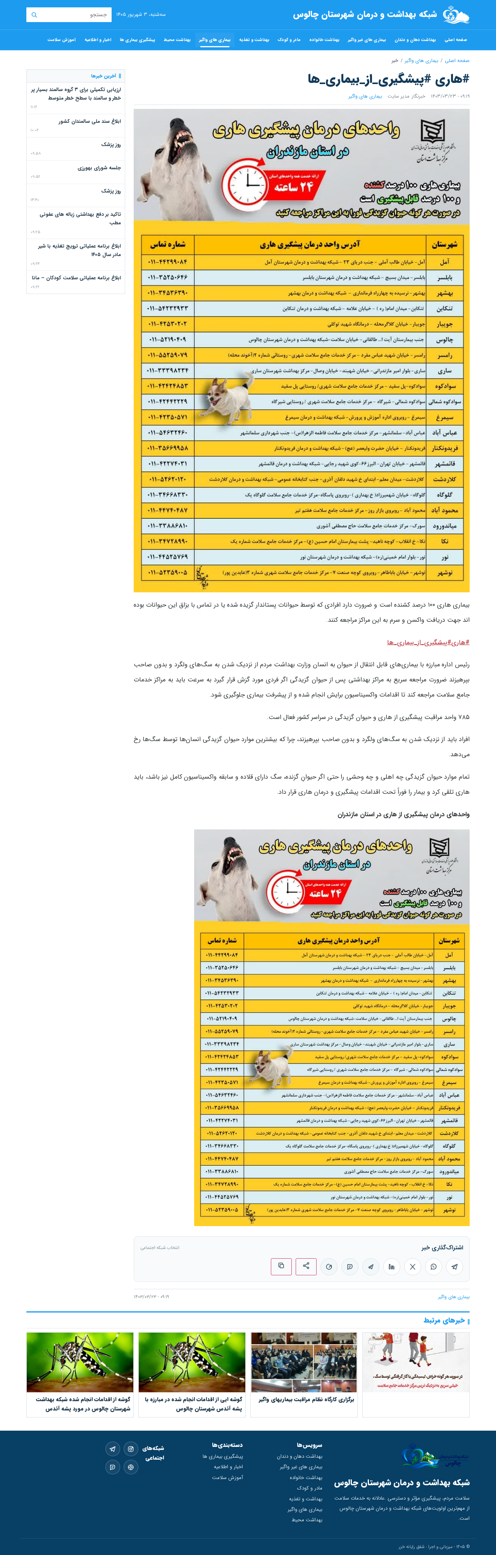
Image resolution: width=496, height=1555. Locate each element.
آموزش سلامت (62, 40)
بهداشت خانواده (324, 40)
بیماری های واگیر (215, 40)
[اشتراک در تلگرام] (454, 1266)
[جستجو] (34, 14)
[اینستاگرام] (131, 1448)
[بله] (112, 1467)
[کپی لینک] (281, 1266)
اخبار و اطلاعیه (97, 40)
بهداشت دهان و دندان (415, 40)
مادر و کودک (289, 40)
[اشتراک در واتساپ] (433, 1266)
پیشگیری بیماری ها (137, 40)
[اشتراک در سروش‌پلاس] (329, 1266)
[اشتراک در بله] (349, 1266)
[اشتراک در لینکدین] (391, 1266)
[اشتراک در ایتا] (370, 1266)
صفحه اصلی (455, 40)
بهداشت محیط (177, 40)
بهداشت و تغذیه (254, 40)
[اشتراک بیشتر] (306, 1266)
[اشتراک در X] (412, 1266)
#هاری (460, 643)
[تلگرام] (112, 1448)
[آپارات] (131, 1467)
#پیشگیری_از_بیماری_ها (419, 643)
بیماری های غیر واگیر (367, 40)
